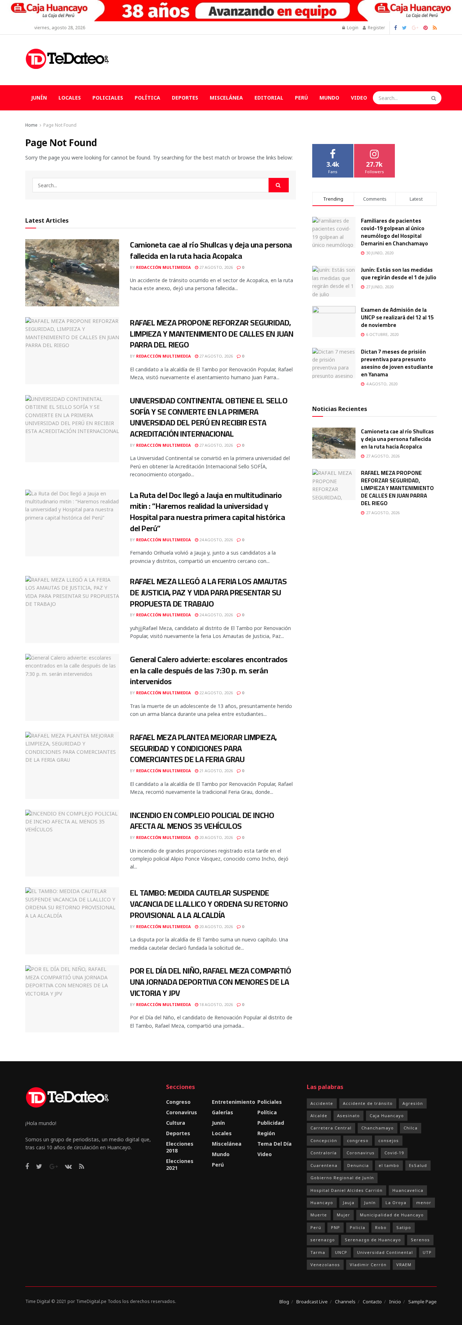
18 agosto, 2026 (215, 1004)
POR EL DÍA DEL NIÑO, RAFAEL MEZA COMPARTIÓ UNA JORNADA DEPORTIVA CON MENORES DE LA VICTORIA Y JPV (210, 982)
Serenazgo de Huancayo (373, 1239)
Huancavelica (407, 1190)
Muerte (318, 1214)
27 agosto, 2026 (215, 267)
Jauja (348, 1202)
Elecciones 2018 (179, 1147)
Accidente (321, 1103)
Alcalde (318, 1115)
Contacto (372, 1301)
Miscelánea (226, 97)
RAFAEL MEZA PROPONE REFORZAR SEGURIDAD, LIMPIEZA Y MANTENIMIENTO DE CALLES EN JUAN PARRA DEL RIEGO (211, 334)
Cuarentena (323, 1165)
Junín (39, 97)
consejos (388, 1140)
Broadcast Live (312, 1301)
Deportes (185, 97)
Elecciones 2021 (179, 1164)
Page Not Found (60, 125)
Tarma (317, 1252)
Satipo (403, 1227)
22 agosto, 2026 (215, 692)
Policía (357, 1227)
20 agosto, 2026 (215, 837)
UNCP (341, 1252)
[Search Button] (434, 97)
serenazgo (322, 1239)
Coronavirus (181, 1112)
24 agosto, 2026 (215, 539)
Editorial (268, 97)
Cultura (175, 1122)
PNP (335, 1227)
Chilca (411, 1128)
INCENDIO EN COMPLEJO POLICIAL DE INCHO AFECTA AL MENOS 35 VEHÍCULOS (202, 821)
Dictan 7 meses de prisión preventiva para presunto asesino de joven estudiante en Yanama (397, 363)
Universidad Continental (385, 1252)
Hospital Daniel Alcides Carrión (346, 1190)
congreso (358, 1140)
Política (147, 97)
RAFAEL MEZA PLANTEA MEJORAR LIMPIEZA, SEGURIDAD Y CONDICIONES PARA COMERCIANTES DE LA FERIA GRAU (203, 748)
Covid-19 (394, 1152)
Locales (69, 97)
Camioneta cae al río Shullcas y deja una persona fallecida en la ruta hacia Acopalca (211, 250)
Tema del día (274, 1143)
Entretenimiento (233, 1101)
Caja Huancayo (387, 1115)
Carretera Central (331, 1128)
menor (423, 1202)
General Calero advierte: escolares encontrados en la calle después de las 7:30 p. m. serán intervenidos (209, 670)
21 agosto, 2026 (215, 770)
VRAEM (403, 1264)
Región (266, 1133)
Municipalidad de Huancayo (392, 1214)
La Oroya (395, 1202)
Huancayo (321, 1202)
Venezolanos (325, 1264)
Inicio (395, 1301)
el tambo (389, 1165)
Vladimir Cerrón (368, 1264)
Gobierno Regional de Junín (342, 1177)
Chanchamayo (377, 1128)
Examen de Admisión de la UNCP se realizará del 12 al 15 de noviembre (397, 317)
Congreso (178, 1101)
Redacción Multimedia (163, 267)
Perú (301, 97)
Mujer (343, 1214)
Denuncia (358, 1165)
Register (376, 28)
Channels (345, 1301)
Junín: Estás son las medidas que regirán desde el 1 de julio (398, 273)
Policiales (107, 97)
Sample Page (422, 1301)
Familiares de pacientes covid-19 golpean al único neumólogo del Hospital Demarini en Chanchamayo (394, 232)
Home (31, 125)
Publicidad (270, 1122)
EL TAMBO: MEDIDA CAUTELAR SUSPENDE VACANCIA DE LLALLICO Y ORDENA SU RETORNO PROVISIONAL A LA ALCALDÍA (209, 904)
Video (359, 97)
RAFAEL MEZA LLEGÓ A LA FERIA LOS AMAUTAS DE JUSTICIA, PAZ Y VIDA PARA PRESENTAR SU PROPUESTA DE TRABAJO (208, 592)
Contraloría (323, 1152)
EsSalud (418, 1165)
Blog (284, 1301)
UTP (427, 1252)
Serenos (420, 1239)
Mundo (329, 97)
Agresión (412, 1103)
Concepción (323, 1140)
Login (352, 28)
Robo (381, 1227)
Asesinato (348, 1115)
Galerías (222, 1112)
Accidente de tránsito (368, 1103)
